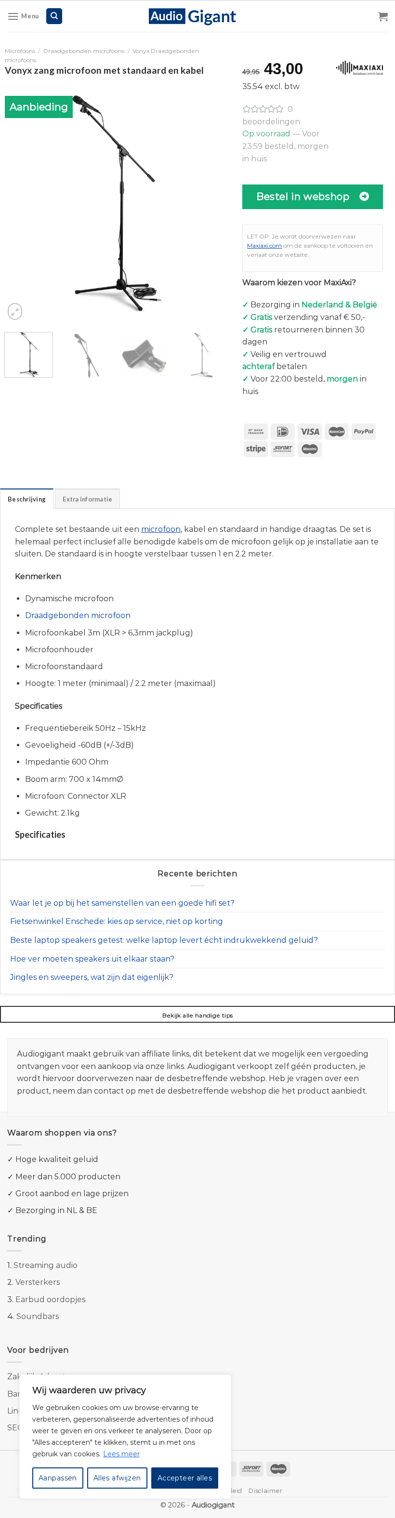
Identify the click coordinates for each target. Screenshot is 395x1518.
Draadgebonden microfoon (78, 615)
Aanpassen (58, 1478)
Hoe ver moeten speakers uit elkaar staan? (92, 959)
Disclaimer (265, 1490)
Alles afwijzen (117, 1478)
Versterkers (37, 1282)
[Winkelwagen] (383, 16)
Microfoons (20, 50)
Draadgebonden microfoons (83, 50)
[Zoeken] (54, 16)
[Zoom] (15, 311)
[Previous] (21, 202)
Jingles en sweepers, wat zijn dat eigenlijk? (91, 977)
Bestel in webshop (302, 196)
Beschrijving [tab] (27, 499)
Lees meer (121, 1454)
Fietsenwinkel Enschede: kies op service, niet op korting (116, 921)
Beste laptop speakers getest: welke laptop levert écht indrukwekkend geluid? (164, 940)
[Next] (209, 202)
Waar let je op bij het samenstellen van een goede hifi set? (122, 903)
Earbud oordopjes (50, 1299)
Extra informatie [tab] (87, 499)
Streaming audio (45, 1265)
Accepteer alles (185, 1478)
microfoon (161, 529)
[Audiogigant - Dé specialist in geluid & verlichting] (198, 16)
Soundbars (37, 1316)
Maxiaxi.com (264, 245)
